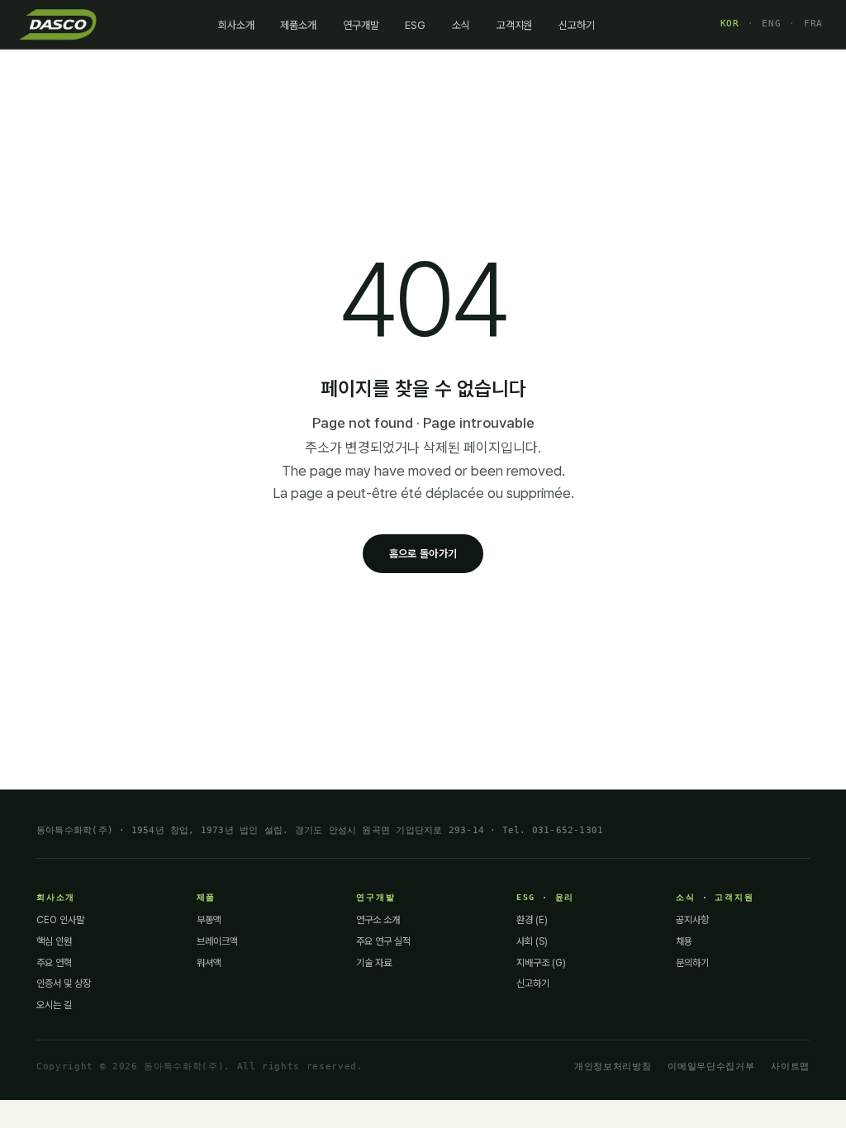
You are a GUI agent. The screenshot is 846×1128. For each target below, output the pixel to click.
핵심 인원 (54, 941)
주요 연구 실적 (383, 941)
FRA (813, 23)
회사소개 (236, 25)
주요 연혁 (54, 963)
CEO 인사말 (60, 920)
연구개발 (360, 25)
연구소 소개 (378, 920)
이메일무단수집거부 (711, 1066)
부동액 (209, 920)
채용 (684, 941)
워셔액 (209, 963)
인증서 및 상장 (63, 983)
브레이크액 (217, 941)
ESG (415, 25)
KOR (729, 23)
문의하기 (692, 963)
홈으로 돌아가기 (423, 553)
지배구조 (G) (541, 963)
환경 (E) (532, 920)
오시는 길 (54, 1005)
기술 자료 (374, 963)
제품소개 (298, 25)
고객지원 (514, 25)
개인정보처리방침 (612, 1066)
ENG (771, 23)
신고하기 (576, 25)
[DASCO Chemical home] (57, 23)
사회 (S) (532, 941)
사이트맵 (790, 1066)
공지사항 (692, 920)
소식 (461, 25)
